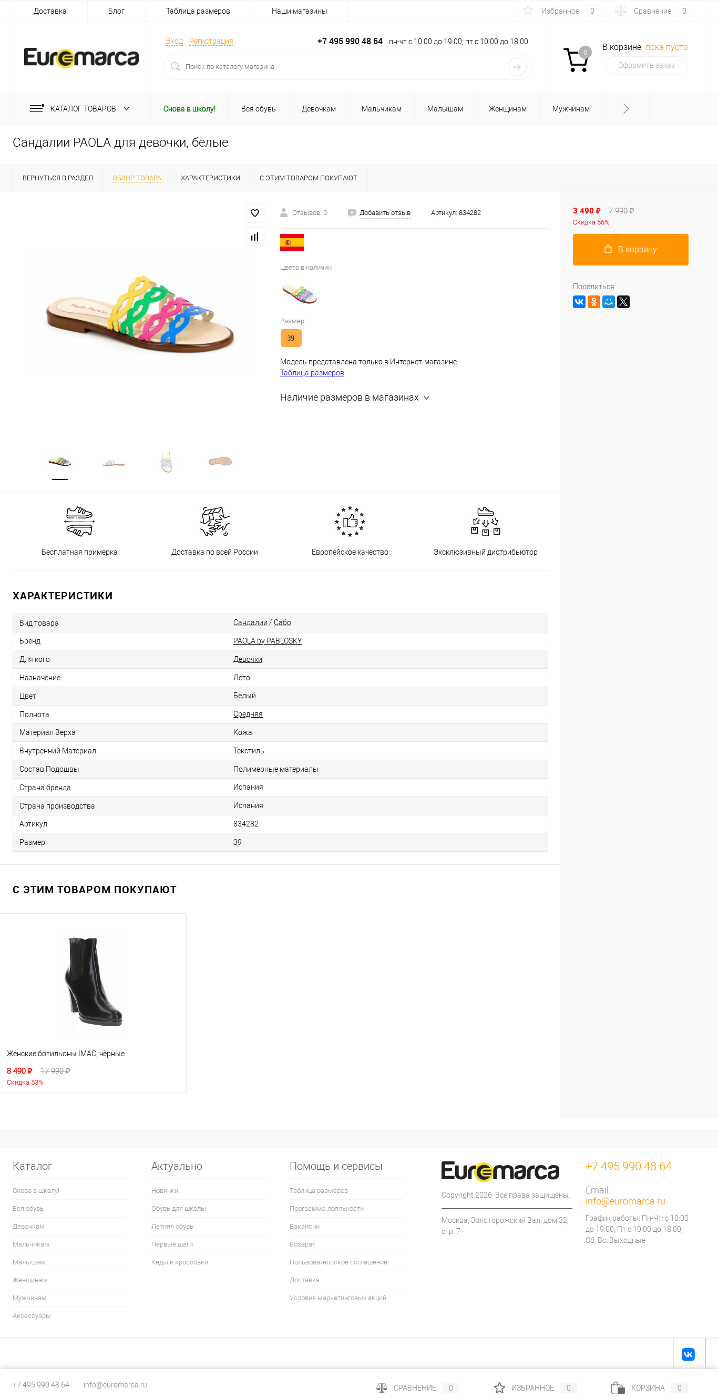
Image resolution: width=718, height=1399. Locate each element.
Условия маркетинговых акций (338, 1298)
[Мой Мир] (608, 301)
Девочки (247, 659)
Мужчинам (30, 1298)
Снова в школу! (36, 1190)
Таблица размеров (198, 11)
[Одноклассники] (594, 301)
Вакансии (305, 1226)
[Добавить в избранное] (254, 213)
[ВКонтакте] (579, 301)
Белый (244, 695)
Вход (174, 41)
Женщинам (30, 1280)
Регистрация (211, 41)
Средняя (248, 714)
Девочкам (29, 1226)
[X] (623, 301)
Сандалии (250, 622)
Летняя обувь (172, 1226)
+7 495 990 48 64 (41, 1385)
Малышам (29, 1262)
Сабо (282, 622)
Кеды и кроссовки (179, 1262)
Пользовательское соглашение (338, 1262)
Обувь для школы (178, 1208)
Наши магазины (299, 11)
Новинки (164, 1190)
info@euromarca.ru (625, 1201)
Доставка (50, 11)
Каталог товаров (84, 109)
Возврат (302, 1244)
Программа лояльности (327, 1208)
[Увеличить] (140, 313)
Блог (116, 11)
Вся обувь (28, 1208)
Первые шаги (172, 1244)
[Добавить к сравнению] (254, 236)
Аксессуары (32, 1316)
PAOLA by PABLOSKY (267, 641)
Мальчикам (31, 1244)
